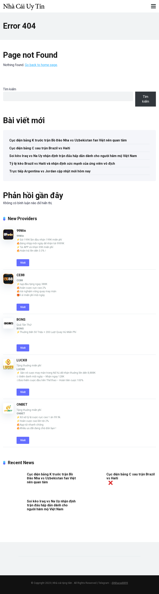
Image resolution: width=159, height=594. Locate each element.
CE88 (20, 275)
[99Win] (8, 239)
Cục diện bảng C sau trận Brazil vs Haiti (39, 148)
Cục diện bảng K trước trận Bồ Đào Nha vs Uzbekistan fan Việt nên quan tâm (68, 140)
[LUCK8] (8, 368)
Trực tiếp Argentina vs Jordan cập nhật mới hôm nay (49, 171)
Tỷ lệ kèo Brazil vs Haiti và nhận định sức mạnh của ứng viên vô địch (62, 164)
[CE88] (8, 283)
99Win (21, 231)
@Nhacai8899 (120, 583)
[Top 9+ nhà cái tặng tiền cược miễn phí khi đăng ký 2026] (24, 5)
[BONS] (8, 327)
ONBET (22, 404)
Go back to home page (41, 65)
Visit (22, 262)
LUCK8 (22, 360)
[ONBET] (8, 412)
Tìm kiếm (9, 89)
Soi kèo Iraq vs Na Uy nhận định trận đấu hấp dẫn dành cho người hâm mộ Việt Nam (73, 156)
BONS (21, 320)
